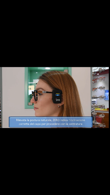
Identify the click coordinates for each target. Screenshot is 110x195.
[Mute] (19, 188)
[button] (90, 188)
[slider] (55, 181)
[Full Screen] (103, 188)
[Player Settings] (77, 188)
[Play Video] (6, 188)
